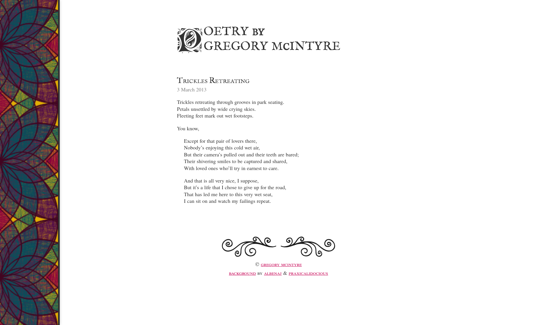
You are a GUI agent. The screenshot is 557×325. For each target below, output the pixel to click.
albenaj (273, 272)
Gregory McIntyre (281, 264)
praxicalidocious (308, 272)
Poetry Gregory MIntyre (257, 38)
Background (242, 272)
